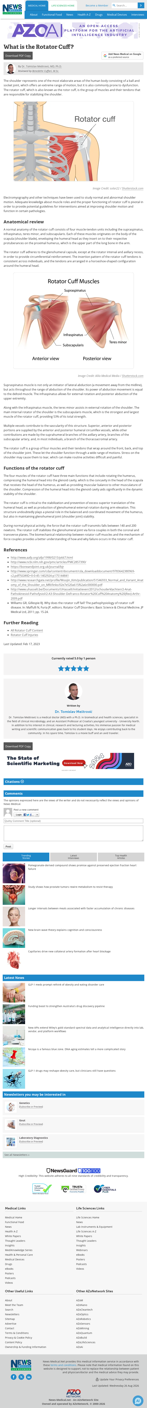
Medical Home (37, 5)
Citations (13, 781)
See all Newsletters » (16, 1155)
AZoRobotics (83, 1319)
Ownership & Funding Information (25, 1347)
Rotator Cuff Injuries (24, 635)
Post (8, 846)
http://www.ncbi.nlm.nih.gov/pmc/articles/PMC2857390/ (48, 562)
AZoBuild (81, 1337)
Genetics (24, 1103)
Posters (9, 1273)
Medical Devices (14, 1259)
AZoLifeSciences (85, 1342)
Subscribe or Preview (31, 1106)
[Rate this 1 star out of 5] (61, 668)
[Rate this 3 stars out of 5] (73, 668)
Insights (10, 1245)
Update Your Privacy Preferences (119, 1379)
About (8, 1300)
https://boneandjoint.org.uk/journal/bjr (37, 567)
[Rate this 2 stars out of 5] (67, 668)
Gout (22, 1120)
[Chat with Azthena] (138, 1400)
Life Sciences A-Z (86, 1231)
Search (9, 1309)
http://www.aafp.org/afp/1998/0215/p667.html (42, 558)
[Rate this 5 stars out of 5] (86, 668)
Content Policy (13, 1342)
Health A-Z (11, 1231)
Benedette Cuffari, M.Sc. (45, 71)
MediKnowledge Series (18, 1250)
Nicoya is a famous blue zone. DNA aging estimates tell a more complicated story (76, 1049)
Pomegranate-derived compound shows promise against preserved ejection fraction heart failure (82, 867)
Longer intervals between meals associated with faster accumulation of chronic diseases (81, 908)
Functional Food (14, 1222)
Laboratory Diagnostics (33, 1137)
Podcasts (10, 1278)
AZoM (79, 1300)
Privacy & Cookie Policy (18, 1337)
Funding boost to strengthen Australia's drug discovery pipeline (66, 1006)
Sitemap (10, 1319)
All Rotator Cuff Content (27, 630)
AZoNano (81, 1305)
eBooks (9, 1268)
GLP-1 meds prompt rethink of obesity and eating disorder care (66, 984)
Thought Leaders (15, 1240)
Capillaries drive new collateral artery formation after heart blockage (69, 951)
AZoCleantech (84, 1309)
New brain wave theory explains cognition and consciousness (65, 930)
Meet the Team (14, 1305)
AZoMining (82, 1328)
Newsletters (12, 1314)
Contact (9, 1328)
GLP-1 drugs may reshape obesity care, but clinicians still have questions (72, 1070)
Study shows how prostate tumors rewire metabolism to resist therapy (70, 886)
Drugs (8, 1264)
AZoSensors (83, 1323)
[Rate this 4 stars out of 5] (80, 668)
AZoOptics (82, 1314)
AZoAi (79, 1347)
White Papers (13, 1236)
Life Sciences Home (62, 5)
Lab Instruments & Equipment (94, 1226)
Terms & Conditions (17, 1333)
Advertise (10, 1323)
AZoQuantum (84, 1333)
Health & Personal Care (19, 1254)
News (8, 1226)
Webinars (82, 1250)
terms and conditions (63, 1365)
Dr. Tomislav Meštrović (73, 711)
